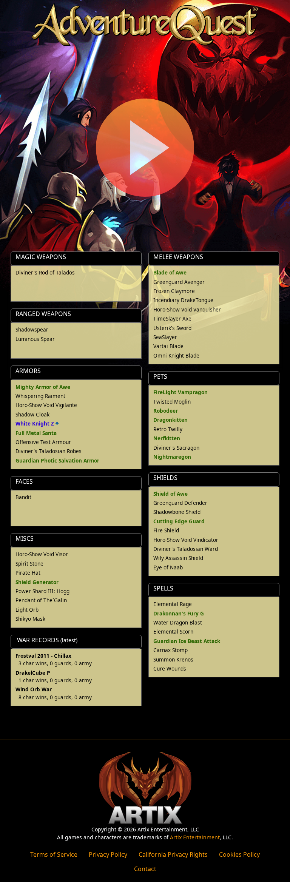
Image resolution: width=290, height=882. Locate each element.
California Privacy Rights (173, 854)
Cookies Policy (239, 854)
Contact (145, 869)
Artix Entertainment (195, 837)
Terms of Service (53, 854)
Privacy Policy (108, 854)
